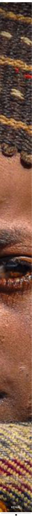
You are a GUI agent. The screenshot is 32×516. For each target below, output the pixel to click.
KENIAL (16, 507)
